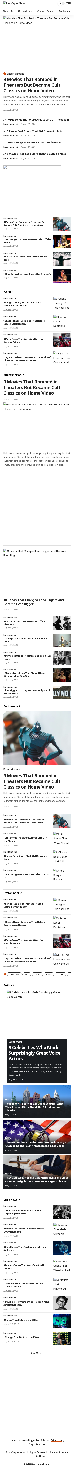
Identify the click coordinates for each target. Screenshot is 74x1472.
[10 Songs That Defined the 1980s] (62, 1338)
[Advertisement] (37, 506)
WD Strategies (34, 1464)
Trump (60, 974)
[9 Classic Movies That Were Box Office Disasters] (62, 623)
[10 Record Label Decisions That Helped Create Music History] (62, 322)
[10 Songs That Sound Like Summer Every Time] (62, 640)
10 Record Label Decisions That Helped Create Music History (24, 322)
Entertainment (15, 73)
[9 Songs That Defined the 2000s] (62, 1321)
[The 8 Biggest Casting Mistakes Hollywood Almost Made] (62, 692)
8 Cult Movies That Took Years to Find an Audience (25, 1248)
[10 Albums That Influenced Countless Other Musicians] (62, 1285)
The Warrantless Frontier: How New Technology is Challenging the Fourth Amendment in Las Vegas (36, 1144)
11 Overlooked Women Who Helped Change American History (27, 1303)
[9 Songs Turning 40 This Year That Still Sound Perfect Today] (62, 304)
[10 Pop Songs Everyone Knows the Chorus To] (62, 276)
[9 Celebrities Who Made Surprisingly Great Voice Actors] (37, 1014)
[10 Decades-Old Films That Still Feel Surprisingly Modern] (62, 1212)
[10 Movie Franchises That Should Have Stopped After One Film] (62, 675)
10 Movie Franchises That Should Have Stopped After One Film (24, 675)
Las (26, 974)
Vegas (37, 974)
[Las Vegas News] (14, 3)
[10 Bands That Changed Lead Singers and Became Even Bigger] (37, 572)
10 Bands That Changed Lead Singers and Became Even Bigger (33, 602)
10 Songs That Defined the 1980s (21, 1337)
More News (10, 1200)
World (7, 292)
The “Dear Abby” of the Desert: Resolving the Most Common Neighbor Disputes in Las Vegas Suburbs (36, 1179)
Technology (10, 706)
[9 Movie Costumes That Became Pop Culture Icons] (62, 658)
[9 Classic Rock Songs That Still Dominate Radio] (62, 259)
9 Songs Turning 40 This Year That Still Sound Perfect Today (24, 304)
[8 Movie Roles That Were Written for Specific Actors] (62, 340)
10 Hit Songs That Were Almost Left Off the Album (38, 119)
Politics (8, 985)
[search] (52, 3)
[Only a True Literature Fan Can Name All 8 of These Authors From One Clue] (62, 358)
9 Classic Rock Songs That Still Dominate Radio (35, 131)
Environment (11, 893)
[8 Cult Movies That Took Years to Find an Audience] (62, 1248)
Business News (12, 375)
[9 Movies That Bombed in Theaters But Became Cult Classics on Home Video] (37, 43)
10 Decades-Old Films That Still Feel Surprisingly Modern (22, 1212)
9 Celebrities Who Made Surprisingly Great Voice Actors (35, 1053)
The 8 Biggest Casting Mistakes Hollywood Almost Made (26, 692)
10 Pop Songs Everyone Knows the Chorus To (34, 142)
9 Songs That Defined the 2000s (20, 1319)
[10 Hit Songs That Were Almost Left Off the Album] (62, 241)
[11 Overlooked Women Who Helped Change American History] (62, 1303)
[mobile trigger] (68, 3)
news (48, 974)
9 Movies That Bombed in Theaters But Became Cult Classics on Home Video (31, 85)
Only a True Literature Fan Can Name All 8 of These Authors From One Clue (27, 359)
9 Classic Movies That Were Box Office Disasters (24, 623)
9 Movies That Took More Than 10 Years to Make (36, 153)
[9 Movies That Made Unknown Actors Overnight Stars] (62, 1230)
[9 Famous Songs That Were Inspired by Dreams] (62, 1266)
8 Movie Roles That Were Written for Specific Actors (23, 942)
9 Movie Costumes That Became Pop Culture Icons (27, 657)
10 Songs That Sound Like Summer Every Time (25, 640)
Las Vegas (14, 974)
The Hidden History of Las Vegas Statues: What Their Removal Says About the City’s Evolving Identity (34, 1107)
